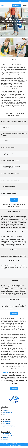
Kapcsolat (5, 439)
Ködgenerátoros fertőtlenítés (10, 427)
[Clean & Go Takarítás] (2, 6)
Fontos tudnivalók (7, 412)
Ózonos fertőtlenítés (8, 425)
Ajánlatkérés (16, 5)
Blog (4, 414)
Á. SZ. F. (5, 408)
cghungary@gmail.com (20, 1)
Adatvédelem (6, 410)
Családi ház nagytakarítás (6, 57)
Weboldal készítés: (11, 445)
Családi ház (6, 372)
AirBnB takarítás (7, 421)
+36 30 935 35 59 (9, 1)
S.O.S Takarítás (6, 423)
